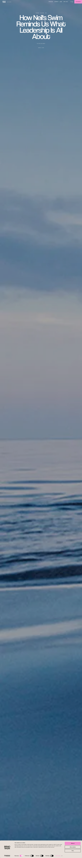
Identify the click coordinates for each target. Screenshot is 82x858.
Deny (73, 850)
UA (72, 1)
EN (71, 1)
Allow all (72, 843)
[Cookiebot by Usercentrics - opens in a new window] (7, 856)
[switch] (32, 856)
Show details (58, 855)
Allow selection (73, 847)
